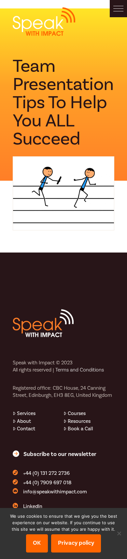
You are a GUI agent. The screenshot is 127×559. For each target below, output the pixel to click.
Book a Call (80, 428)
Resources (79, 421)
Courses (77, 413)
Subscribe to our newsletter (59, 454)
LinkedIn (32, 506)
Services (26, 413)
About (24, 421)
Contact (26, 428)
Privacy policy (76, 543)
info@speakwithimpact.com (55, 491)
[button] (118, 8)
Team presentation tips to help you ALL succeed (63, 102)
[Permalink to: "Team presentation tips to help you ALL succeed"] (63, 193)
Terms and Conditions (79, 370)
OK (37, 543)
